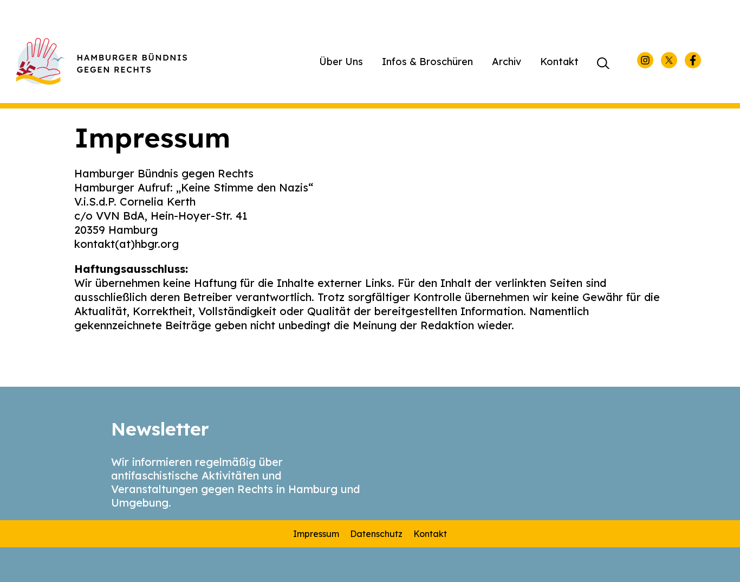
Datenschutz (376, 533)
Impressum (316, 533)
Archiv (506, 61)
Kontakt (559, 61)
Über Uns (341, 61)
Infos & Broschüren (427, 61)
